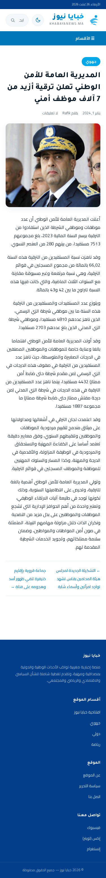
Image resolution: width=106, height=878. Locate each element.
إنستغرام (93, 848)
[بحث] (12, 20)
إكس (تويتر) (91, 838)
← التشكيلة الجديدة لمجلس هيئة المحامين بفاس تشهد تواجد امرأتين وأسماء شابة (78, 579)
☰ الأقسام (85, 38)
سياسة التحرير (89, 785)
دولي (96, 733)
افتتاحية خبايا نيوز (87, 712)
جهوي (91, 61)
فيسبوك (93, 827)
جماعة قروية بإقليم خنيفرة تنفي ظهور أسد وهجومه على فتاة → (27, 579)
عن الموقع (91, 775)
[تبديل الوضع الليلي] (38, 20)
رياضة (95, 744)
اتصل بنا (94, 796)
